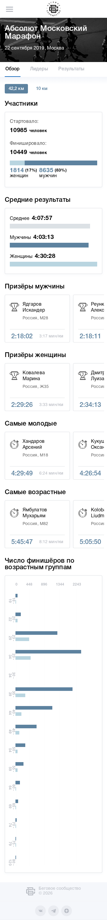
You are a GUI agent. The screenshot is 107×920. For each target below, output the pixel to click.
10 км (42, 89)
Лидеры (39, 69)
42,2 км (16, 89)
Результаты (71, 69)
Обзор (12, 69)
